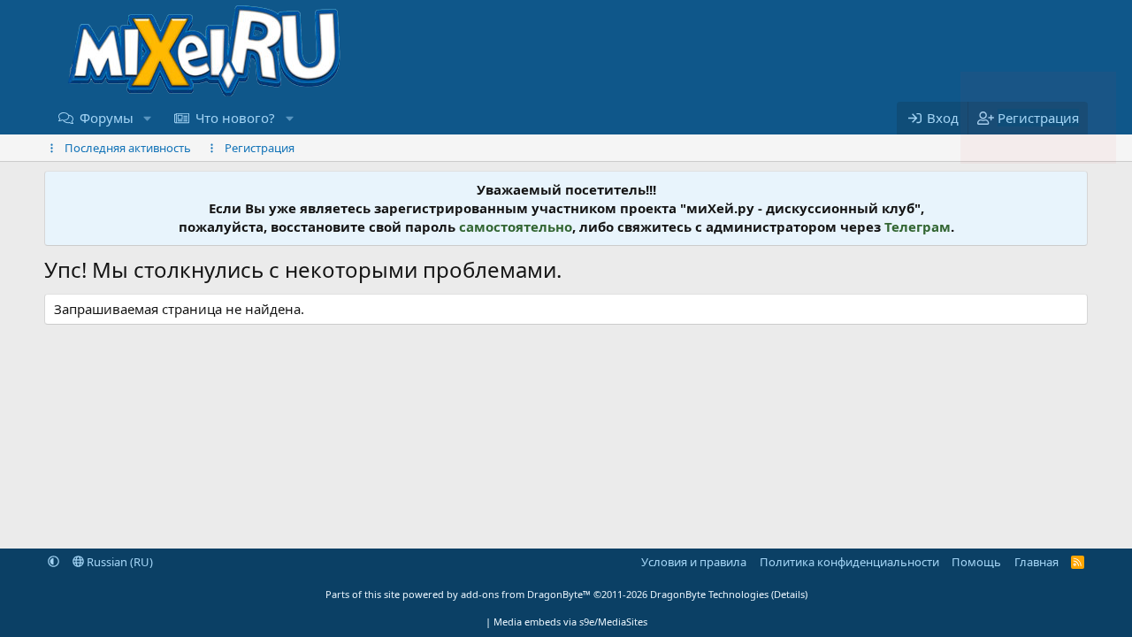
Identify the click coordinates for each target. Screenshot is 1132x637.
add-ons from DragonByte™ (526, 594)
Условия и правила (693, 562)
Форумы (107, 118)
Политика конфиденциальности (849, 562)
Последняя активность (128, 148)
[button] (147, 118)
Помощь (976, 562)
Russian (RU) (118, 562)
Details (789, 594)
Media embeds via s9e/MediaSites (570, 621)
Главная (1036, 562)
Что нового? (235, 118)
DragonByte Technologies (709, 594)
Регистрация (259, 148)
